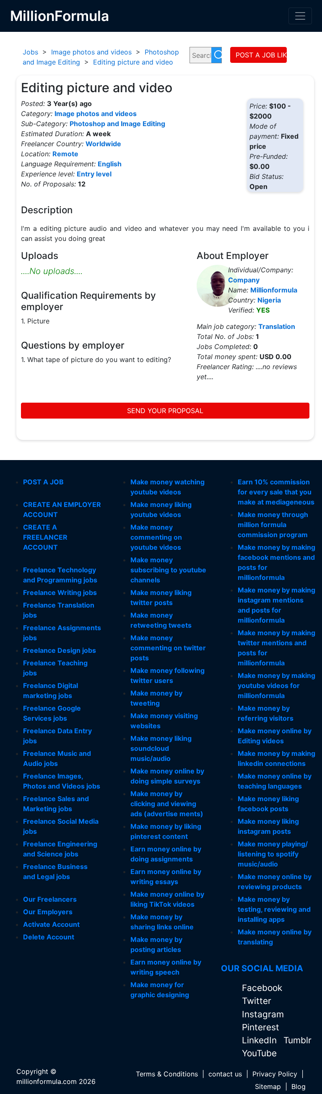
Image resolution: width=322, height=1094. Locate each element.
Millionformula (273, 290)
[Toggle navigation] (300, 16)
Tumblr (297, 1040)
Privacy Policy (274, 1074)
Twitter (256, 1001)
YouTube (259, 1053)
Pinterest (260, 1027)
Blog (298, 1086)
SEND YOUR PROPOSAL (165, 410)
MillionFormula (59, 15)
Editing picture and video (133, 62)
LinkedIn (260, 1040)
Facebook (262, 988)
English (110, 164)
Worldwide (103, 144)
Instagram (263, 1014)
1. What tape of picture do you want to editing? (96, 359)
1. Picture (35, 321)
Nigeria (269, 300)
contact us (225, 1074)
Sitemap (268, 1086)
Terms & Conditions (167, 1074)
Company (244, 280)
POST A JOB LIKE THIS (261, 55)
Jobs (30, 52)
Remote (65, 154)
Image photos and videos (91, 52)
